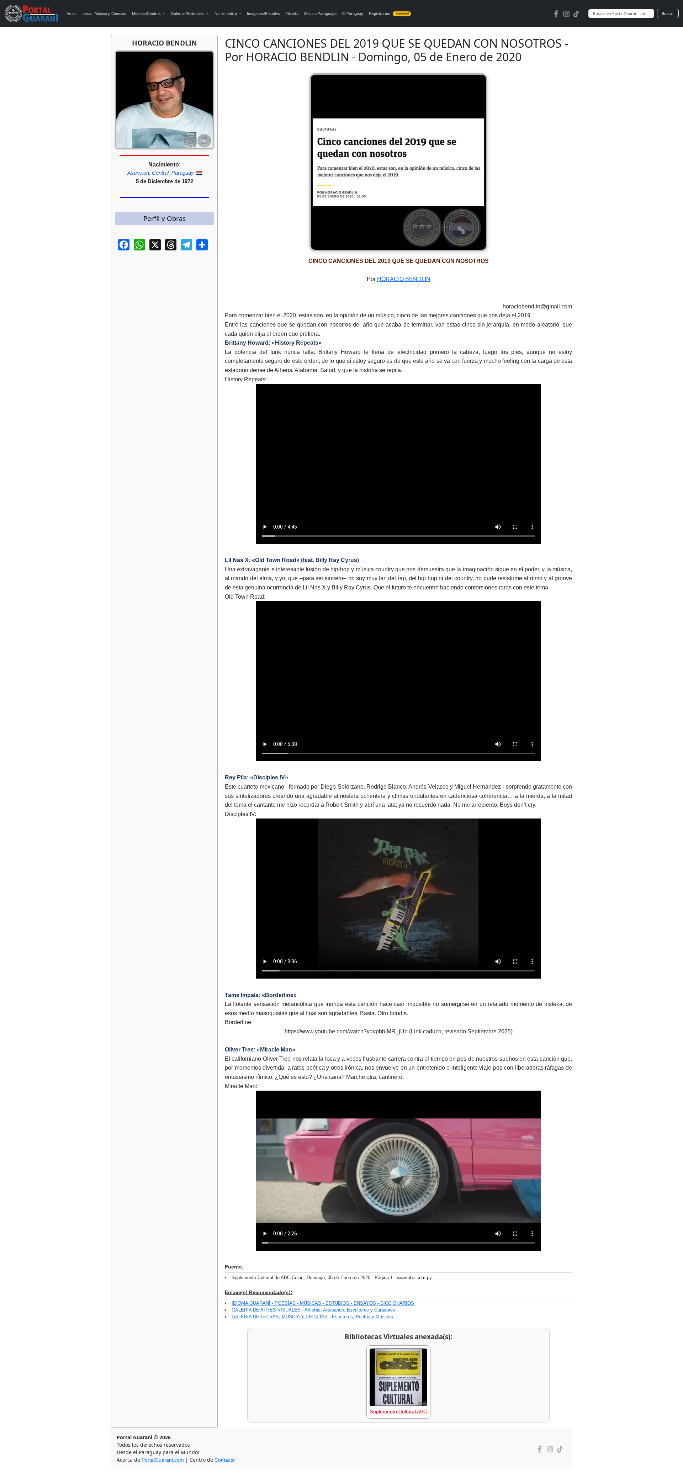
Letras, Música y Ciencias (103, 13)
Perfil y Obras (164, 218)
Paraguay (182, 173)
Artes (71, 13)
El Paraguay (352, 13)
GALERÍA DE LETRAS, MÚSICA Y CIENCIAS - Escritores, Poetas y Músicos (312, 1316)
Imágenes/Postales (263, 13)
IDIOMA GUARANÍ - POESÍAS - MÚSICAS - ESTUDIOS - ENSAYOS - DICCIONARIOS (323, 1303)
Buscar (668, 13)
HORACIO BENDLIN (403, 279)
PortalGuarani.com (163, 1460)
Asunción (138, 173)
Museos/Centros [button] (147, 13)
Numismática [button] (226, 13)
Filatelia (292, 13)
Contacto (225, 1460)
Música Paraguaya (320, 13)
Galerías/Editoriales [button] (188, 13)
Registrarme (389, 13)
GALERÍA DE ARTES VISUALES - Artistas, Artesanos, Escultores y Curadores (313, 1310)
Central (160, 173)
